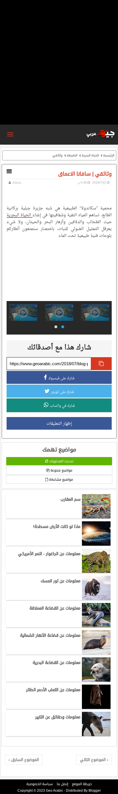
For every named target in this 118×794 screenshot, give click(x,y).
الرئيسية (108, 155)
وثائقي (57, 155)
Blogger (94, 791)
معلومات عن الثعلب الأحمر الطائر (53, 689)
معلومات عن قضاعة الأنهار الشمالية (50, 635)
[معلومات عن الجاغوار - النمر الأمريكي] (96, 571)
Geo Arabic (54, 791)
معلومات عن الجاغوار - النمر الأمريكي (49, 553)
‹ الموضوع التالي (94, 759)
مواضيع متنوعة (61, 470)
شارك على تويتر (62, 392)
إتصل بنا (62, 784)
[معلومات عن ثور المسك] (96, 598)
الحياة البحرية (90, 155)
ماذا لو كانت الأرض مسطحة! (56, 526)
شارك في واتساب (62, 406)
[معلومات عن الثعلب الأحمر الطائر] (96, 707)
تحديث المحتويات (60, 461)
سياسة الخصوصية (39, 784)
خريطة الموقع (82, 784)
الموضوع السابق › (24, 759)
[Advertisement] (59, 62)
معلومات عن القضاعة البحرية (56, 662)
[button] (62, 327)
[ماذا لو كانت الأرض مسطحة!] (96, 544)
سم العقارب (70, 499)
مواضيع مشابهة (60, 479)
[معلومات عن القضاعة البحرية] (96, 680)
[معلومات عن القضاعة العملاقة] (96, 626)
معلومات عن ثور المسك (60, 581)
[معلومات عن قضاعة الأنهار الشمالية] (96, 653)
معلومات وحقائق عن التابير (57, 717)
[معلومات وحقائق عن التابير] (96, 734)
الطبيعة (72, 155)
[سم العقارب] (96, 517)
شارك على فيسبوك (61, 378)
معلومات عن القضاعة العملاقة (55, 608)
